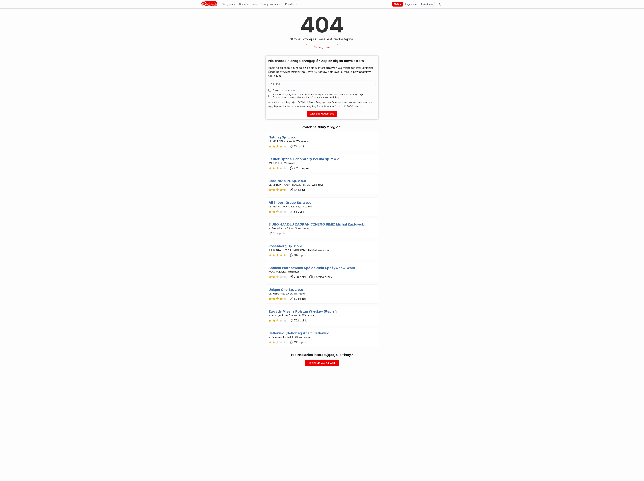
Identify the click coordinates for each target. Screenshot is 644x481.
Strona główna (322, 47)
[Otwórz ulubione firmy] (441, 4)
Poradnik (290, 4)
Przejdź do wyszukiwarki (322, 362)
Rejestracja (427, 4)
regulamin (290, 90)
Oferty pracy (228, 4)
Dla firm (397, 4)
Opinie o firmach (248, 4)
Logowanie (411, 4)
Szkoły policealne (270, 4)
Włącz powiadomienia (322, 113)
